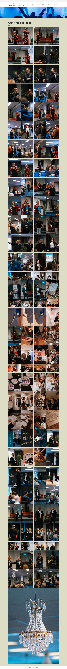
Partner (43, 4)
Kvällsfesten (33, 4)
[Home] (16, 5)
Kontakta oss (56, 4)
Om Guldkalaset (49, 4)
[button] (1, 13)
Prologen (38, 4)
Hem (28, 4)
